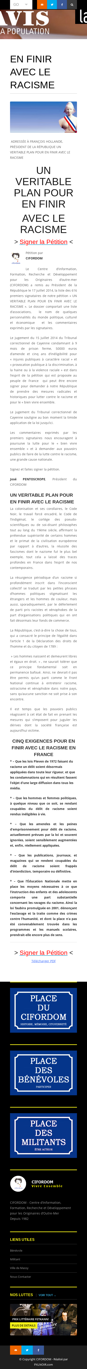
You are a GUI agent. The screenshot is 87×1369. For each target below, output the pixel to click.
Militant (15, 1259)
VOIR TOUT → (47, 1295)
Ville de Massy (19, 1268)
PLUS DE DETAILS (23, 1325)
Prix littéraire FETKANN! (30, 1319)
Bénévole (16, 1250)
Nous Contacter (20, 1277)
